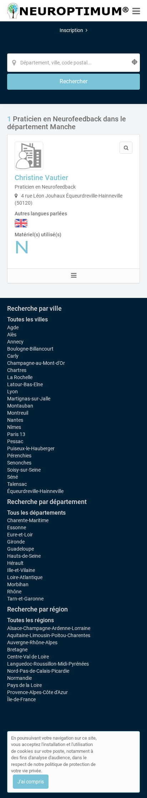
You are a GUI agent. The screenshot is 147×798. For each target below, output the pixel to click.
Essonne (16, 527)
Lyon (12, 391)
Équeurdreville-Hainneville (35, 491)
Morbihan (18, 584)
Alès (11, 334)
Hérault (15, 563)
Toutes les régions (30, 620)
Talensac (17, 484)
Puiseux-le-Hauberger (31, 448)
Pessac (15, 441)
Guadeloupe (20, 549)
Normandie (19, 678)
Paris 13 (16, 434)
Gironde (16, 542)
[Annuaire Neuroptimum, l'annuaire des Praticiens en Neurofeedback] (68, 10)
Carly (13, 356)
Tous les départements (36, 512)
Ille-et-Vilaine (21, 570)
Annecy (15, 342)
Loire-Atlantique (24, 577)
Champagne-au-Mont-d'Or (36, 363)
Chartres (16, 370)
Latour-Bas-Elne (25, 384)
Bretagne (17, 649)
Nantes (15, 420)
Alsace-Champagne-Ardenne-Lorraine (48, 628)
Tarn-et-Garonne (25, 599)
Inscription (71, 30)
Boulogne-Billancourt (30, 349)
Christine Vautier (41, 177)
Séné (12, 477)
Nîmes (14, 427)
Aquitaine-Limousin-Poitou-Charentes (48, 635)
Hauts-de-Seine (24, 556)
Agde (13, 327)
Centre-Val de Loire (28, 657)
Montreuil (17, 413)
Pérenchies (19, 455)
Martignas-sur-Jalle (28, 398)
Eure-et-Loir (20, 534)
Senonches (19, 463)
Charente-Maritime (28, 520)
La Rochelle (19, 377)
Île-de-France (21, 699)
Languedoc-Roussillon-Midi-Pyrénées (48, 664)
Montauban (20, 406)
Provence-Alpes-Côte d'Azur (37, 692)
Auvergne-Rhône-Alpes (32, 642)
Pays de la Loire (24, 685)
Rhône (14, 591)
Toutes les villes (27, 319)
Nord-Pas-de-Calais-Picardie (38, 671)
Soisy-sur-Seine (24, 470)
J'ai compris (30, 781)
